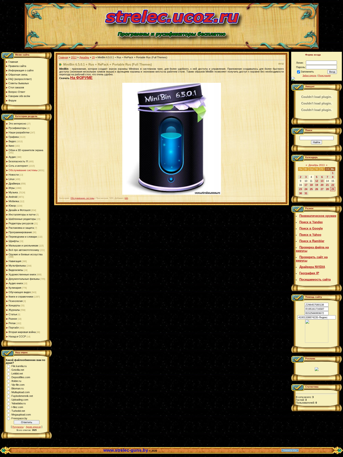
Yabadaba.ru (18, 403)
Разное (13, 318)
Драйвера (14, 183)
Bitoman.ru (17, 388)
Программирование (20, 232)
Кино (11, 145)
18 (311, 184)
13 (322, 181)
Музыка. (13, 192)
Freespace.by (19, 418)
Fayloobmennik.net (22, 396)
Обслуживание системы (23, 170)
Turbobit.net (18, 410)
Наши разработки (19, 132)
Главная (63, 57)
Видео (12, 141)
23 (300, 189)
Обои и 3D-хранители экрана (26, 150)
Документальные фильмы (24, 278)
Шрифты (14, 241)
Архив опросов (33, 427)
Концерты (14, 305)
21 (327, 184)
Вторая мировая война (22, 332)
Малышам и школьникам (23, 245)
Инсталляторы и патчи (22, 214)
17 (305, 184)
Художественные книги (22, 274)
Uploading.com (19, 399)
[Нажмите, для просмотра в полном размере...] (171, 193)
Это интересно (17, 123)
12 (316, 181)
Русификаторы (17, 128)
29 (93, 57)
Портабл (14, 327)
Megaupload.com (21, 414)
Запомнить (307, 71)
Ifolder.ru (16, 381)
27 (322, 189)
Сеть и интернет (18, 165)
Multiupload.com (20, 392)
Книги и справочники (21, 296)
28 (327, 189)
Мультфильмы (17, 265)
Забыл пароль (309, 75)
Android (13, 196)
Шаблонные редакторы (22, 219)
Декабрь (84, 57)
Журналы (14, 309)
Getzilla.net (17, 369)
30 (300, 193)
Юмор (12, 205)
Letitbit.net (17, 373)
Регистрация (324, 75)
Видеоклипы (16, 270)
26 (316, 189)
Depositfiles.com (20, 377)
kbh (126, 198)
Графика (14, 136)
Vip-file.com (17, 384)
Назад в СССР (17, 336)
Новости (14, 174)
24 (305, 189)
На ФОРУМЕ (81, 78)
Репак (12, 323)
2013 (74, 57)
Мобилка (14, 201)
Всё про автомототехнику (24, 250)
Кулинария (15, 287)
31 (305, 193)
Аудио (12, 157)
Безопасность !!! (18, 161)
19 (316, 184)
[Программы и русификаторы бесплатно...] (316, 341)
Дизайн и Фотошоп (20, 210)
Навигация (15, 261)
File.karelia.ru (19, 366)
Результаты (18, 427)
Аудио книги (16, 283)
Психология (16, 301)
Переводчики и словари (23, 236)
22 (332, 184)
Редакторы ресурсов (21, 223)
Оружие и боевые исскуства (25, 254)
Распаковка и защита (21, 227)
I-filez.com (17, 407)
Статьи (13, 314)
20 (322, 184)
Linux (12, 179)
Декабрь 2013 (316, 165)
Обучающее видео (20, 292)
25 (311, 189)
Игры (12, 188)
